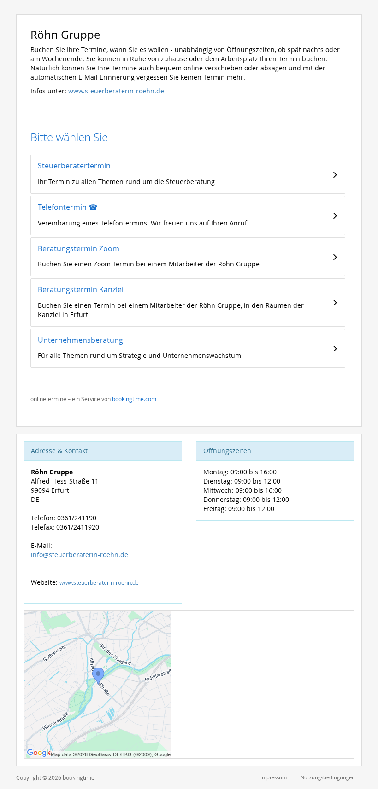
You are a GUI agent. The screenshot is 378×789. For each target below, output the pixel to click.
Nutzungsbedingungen (328, 777)
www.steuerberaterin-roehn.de (116, 90)
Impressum (273, 777)
